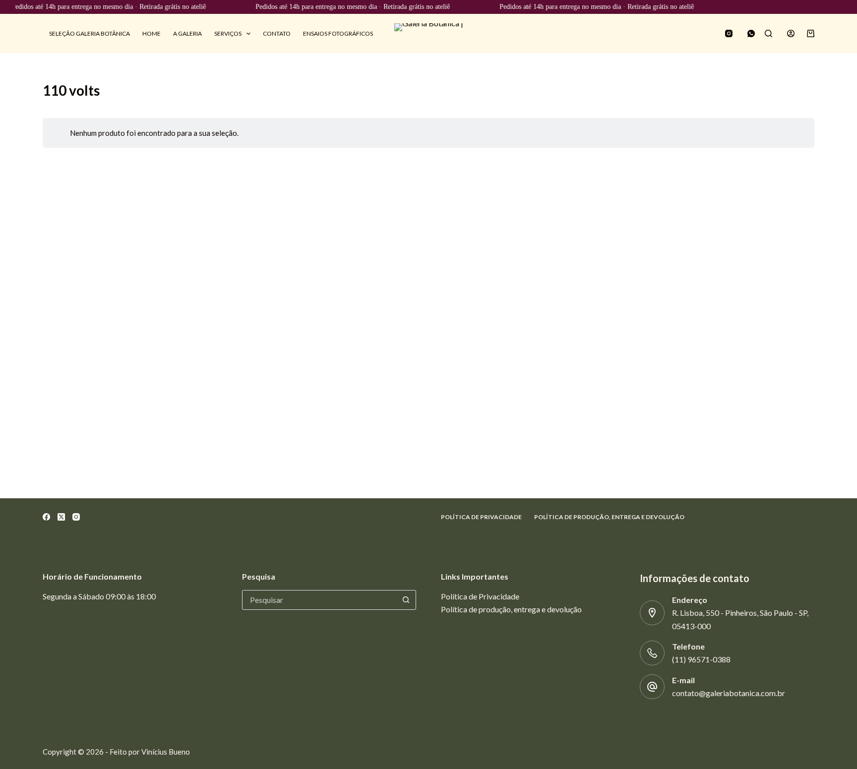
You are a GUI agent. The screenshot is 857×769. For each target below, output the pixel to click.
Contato (277, 33)
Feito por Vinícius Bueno (150, 751)
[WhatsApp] (751, 33)
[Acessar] (791, 33)
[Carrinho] (810, 33)
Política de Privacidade (481, 517)
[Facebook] (46, 517)
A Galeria (187, 33)
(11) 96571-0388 (701, 659)
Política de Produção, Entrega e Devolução (609, 517)
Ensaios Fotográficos (338, 33)
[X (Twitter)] (61, 517)
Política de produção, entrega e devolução (511, 609)
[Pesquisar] (768, 33)
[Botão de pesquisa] (406, 600)
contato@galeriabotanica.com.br (728, 693)
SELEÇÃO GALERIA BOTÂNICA (89, 33)
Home (151, 33)
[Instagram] (729, 33)
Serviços (228, 33)
